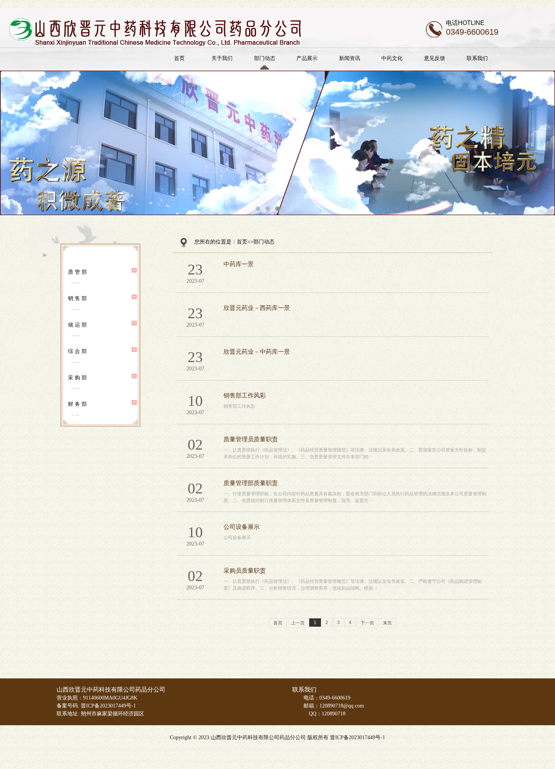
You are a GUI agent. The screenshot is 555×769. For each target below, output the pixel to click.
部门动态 (264, 58)
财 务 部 (77, 404)
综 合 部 (77, 351)
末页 (387, 623)
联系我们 (477, 58)
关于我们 (222, 58)
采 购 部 (77, 377)
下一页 (367, 623)
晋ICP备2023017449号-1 (357, 737)
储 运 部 (77, 325)
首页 (179, 58)
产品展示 (307, 58)
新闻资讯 (349, 58)
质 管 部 (77, 272)
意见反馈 (434, 58)
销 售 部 (77, 298)
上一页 (298, 623)
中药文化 (391, 58)
